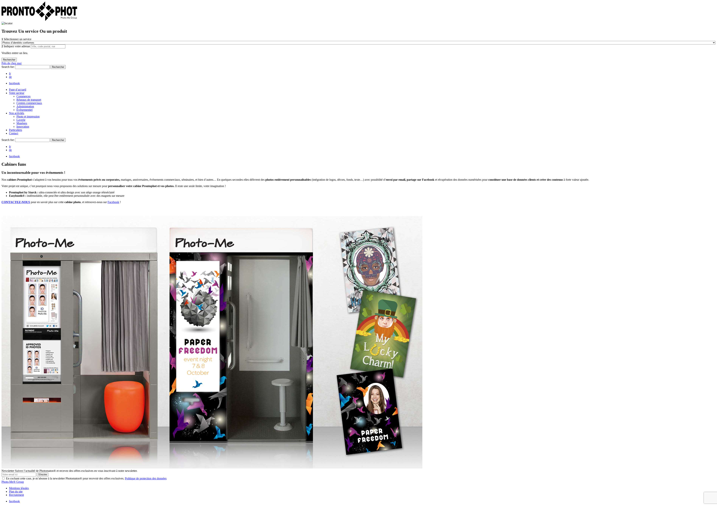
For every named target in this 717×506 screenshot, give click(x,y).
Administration (25, 106)
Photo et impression (28, 116)
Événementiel (24, 109)
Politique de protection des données (146, 478)
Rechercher (58, 67)
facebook (14, 83)
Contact (13, 133)
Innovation (22, 126)
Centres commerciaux (29, 103)
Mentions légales (19, 488)
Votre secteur (16, 93)
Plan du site (16, 491)
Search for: (8, 66)
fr (10, 73)
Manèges (21, 123)
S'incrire (42, 474)
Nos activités (16, 113)
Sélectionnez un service (16, 39)
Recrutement (16, 494)
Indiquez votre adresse (16, 46)
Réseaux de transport (28, 99)
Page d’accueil (17, 89)
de (10, 76)
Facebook (113, 202)
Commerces (23, 96)
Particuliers (15, 130)
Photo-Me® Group (12, 481)
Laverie (20, 119)
